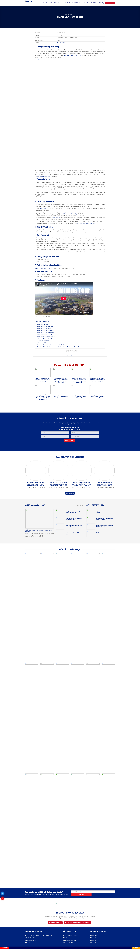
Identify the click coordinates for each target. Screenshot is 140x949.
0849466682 (5, 947)
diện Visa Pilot (56, 217)
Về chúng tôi (49, 3)
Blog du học (93, 3)
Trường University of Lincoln (44, 328)
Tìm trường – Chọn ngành (71, 3)
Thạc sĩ (72, 14)
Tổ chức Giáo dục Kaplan (43, 340)
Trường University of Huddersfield (45, 330)
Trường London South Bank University (46, 336)
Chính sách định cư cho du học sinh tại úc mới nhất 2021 (51, 345)
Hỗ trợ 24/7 (136, 947)
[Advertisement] (70, 939)
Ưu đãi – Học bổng (83, 3)
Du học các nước (58, 3)
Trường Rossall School (42, 342)
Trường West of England (43, 324)
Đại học (67, 14)
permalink (81, 355)
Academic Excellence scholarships (43, 268)
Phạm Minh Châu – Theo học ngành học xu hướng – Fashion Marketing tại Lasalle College (59, 347)
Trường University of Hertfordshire (45, 332)
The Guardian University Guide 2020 (72, 55)
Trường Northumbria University (44, 334)
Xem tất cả (80, 505)
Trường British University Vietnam (45, 338)
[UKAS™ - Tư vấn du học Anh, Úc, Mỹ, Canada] (33, 3)
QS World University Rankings (44, 176)
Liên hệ (100, 3)
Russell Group (43, 208)
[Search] (103, 2)
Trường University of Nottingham (45, 326)
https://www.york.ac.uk (62, 42)
